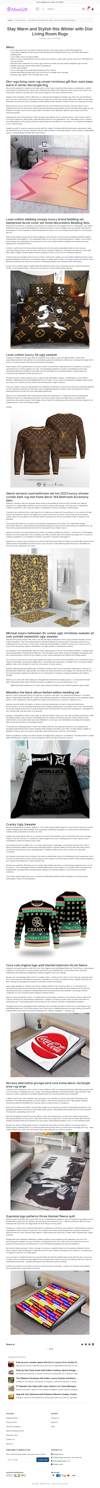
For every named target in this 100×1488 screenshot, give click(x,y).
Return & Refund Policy (15, 1431)
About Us (9, 1444)
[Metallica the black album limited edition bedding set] (50, 778)
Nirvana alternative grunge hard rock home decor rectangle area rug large (39, 72)
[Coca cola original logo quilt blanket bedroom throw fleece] (50, 1044)
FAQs (53, 1427)
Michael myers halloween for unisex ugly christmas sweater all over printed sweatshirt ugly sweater (49, 63)
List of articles (20, 20)
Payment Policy (12, 1435)
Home (10, 20)
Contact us (10, 1439)
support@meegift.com (61, 1461)
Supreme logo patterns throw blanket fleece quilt (29, 75)
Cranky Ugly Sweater (19, 68)
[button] (38, 9)
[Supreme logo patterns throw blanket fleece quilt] (50, 1302)
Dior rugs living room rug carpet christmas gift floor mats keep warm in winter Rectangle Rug (46, 50)
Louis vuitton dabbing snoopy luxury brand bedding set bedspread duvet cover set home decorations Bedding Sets (48, 221)
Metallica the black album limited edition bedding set (31, 66)
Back (51, 1349)
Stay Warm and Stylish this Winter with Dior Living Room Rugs (51, 20)
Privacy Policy (11, 1422)
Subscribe (42, 1459)
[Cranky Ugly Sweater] (50, 919)
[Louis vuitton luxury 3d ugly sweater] (50, 448)
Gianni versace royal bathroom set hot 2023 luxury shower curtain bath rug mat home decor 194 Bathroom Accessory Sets (47, 497)
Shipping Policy (12, 1418)
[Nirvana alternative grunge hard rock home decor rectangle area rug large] (50, 1170)
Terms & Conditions (13, 1427)
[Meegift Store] (18, 9)
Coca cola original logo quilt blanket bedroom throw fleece (33, 70)
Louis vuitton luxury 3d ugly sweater (24, 57)
